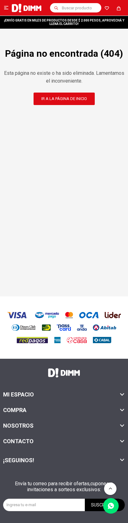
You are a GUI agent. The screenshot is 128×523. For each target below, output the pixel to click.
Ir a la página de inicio (64, 98)
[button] (56, 8)
